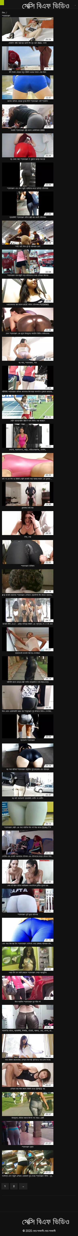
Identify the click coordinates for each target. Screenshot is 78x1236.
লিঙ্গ (3, 12)
